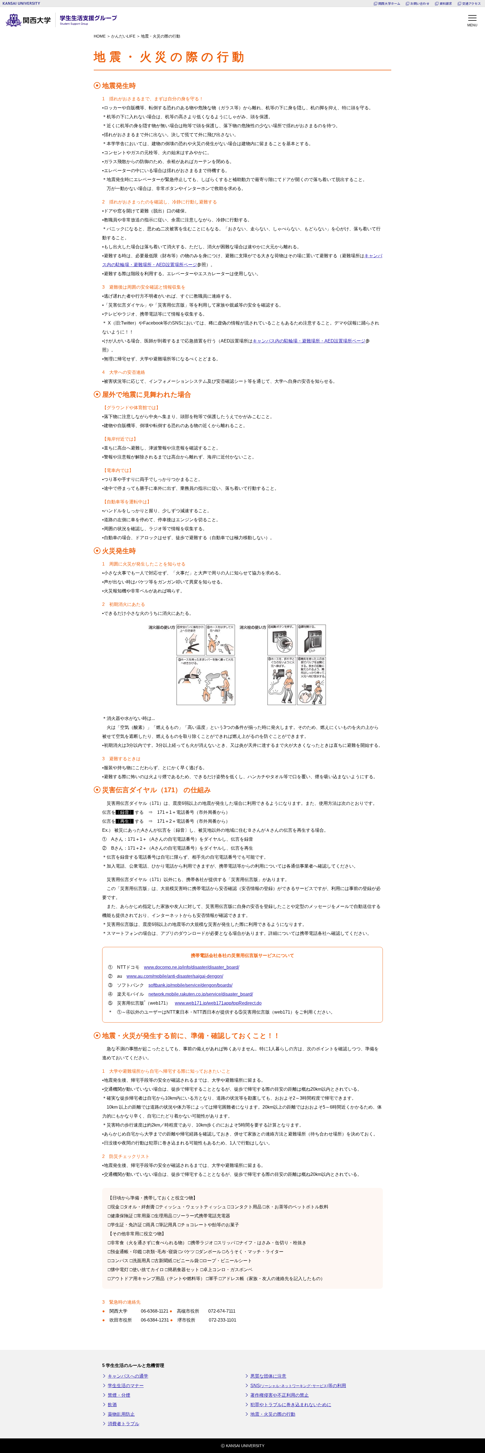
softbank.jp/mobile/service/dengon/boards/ (190, 985)
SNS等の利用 (298, 1385)
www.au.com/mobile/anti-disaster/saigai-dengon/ (175, 976)
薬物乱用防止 (121, 1414)
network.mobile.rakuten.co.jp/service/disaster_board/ (200, 994)
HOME (100, 36)
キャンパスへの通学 (128, 1376)
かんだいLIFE (123, 36)
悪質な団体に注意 (268, 1376)
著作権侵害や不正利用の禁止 (279, 1395)
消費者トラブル (123, 1423)
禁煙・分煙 (119, 1395)
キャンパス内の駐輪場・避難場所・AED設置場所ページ (309, 341)
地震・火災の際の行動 (272, 1414)
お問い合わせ (419, 3)
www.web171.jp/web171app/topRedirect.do (218, 1003)
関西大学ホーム (389, 3)
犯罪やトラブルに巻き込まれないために (290, 1404)
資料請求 (446, 3)
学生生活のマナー (126, 1385)
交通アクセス (471, 3)
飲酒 (112, 1404)
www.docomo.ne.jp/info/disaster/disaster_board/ (191, 967)
